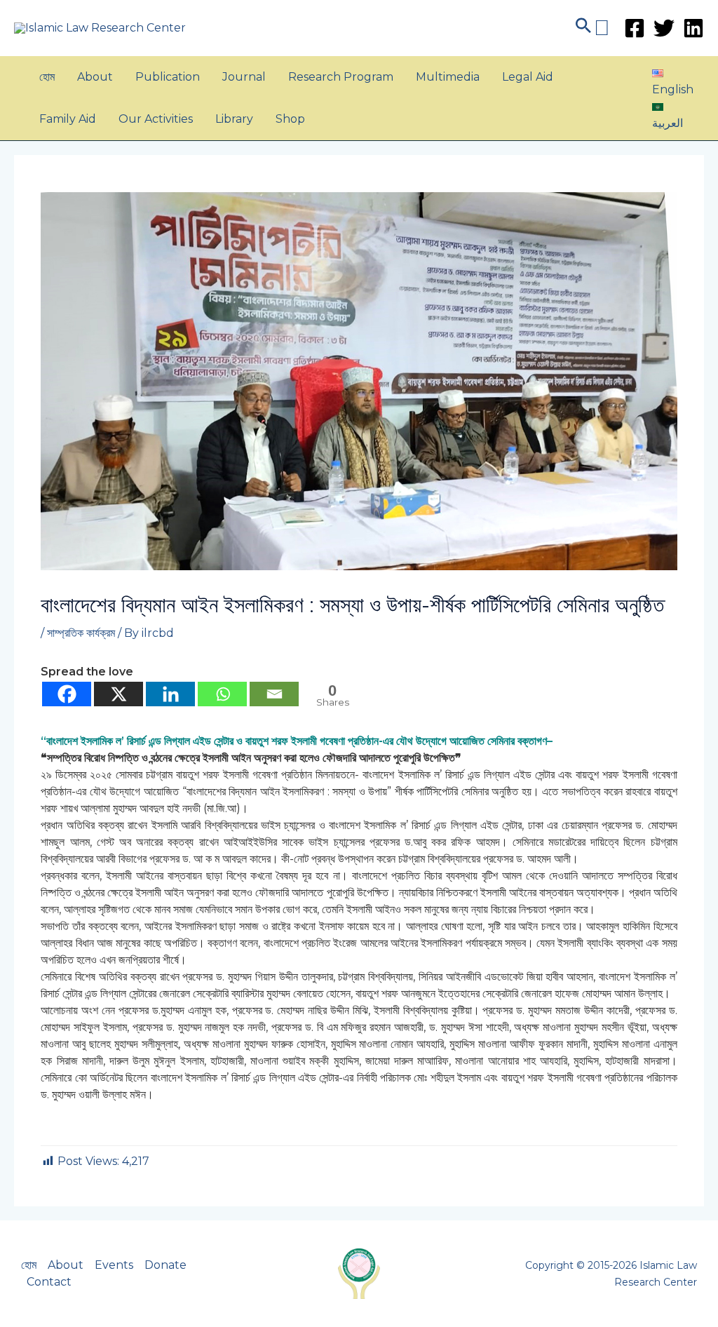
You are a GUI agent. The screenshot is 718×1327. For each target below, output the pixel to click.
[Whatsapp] (222, 694)
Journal (244, 76)
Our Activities (155, 119)
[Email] (274, 694)
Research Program (340, 76)
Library (234, 119)
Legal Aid (527, 76)
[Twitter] (664, 28)
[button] (591, 28)
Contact (49, 1281)
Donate (165, 1265)
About (95, 76)
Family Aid (67, 119)
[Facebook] (634, 28)
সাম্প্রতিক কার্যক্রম (81, 633)
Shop (290, 119)
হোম (47, 76)
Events (114, 1265)
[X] (118, 694)
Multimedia (448, 76)
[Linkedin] (693, 28)
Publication (167, 76)
